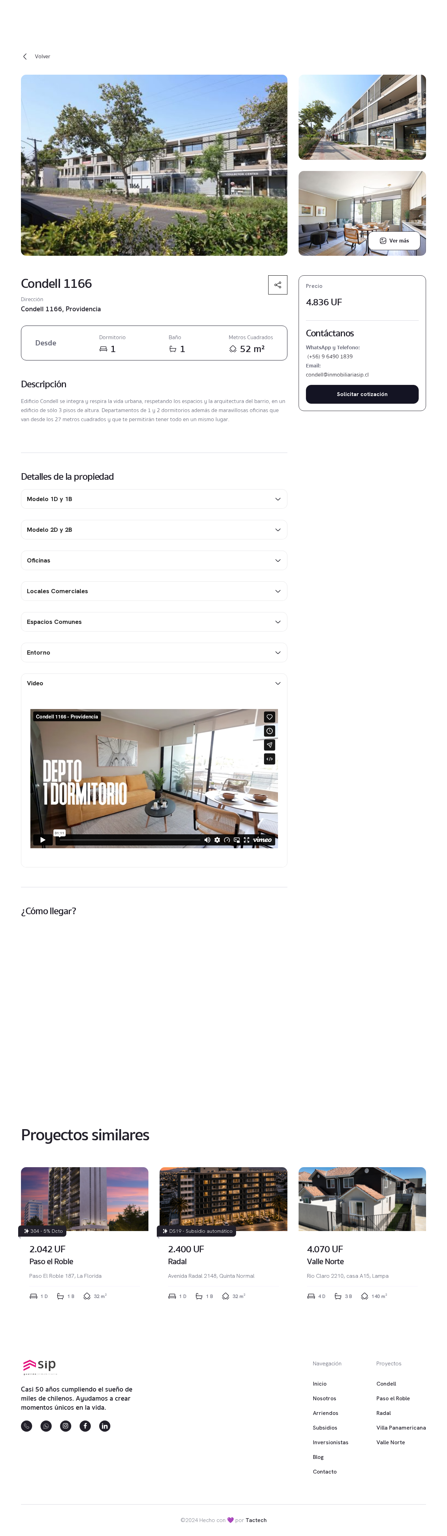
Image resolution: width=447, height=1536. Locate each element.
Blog (318, 1457)
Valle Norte (390, 1442)
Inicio (320, 1383)
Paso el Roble (393, 1398)
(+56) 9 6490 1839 (329, 356)
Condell (386, 1383)
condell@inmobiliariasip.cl (337, 374)
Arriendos (325, 1413)
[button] (154, 499)
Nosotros (324, 1398)
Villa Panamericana (401, 1427)
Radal (383, 1413)
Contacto (325, 1471)
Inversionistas (331, 1442)
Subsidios (325, 1427)
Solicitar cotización (362, 394)
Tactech (256, 1520)
